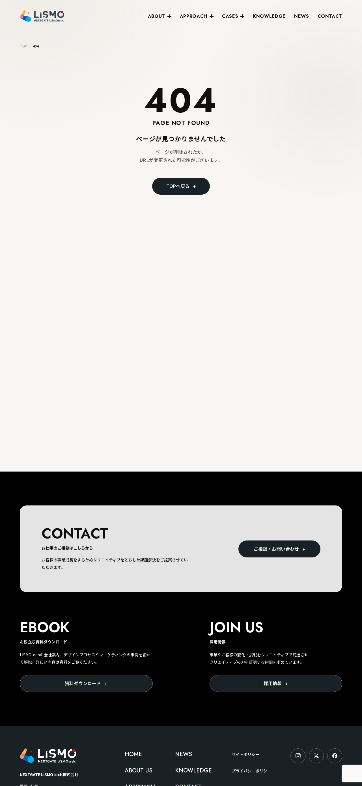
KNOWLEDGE (269, 16)
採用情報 (276, 683)
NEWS (301, 16)
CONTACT (330, 16)
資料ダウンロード (86, 683)
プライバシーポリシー (251, 771)
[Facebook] (334, 755)
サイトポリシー (245, 754)
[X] (316, 755)
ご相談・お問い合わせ (279, 549)
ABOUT (156, 16)
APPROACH (193, 16)
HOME (133, 754)
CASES (230, 16)
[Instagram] (297, 755)
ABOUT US (138, 771)
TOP (23, 46)
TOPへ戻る (181, 186)
